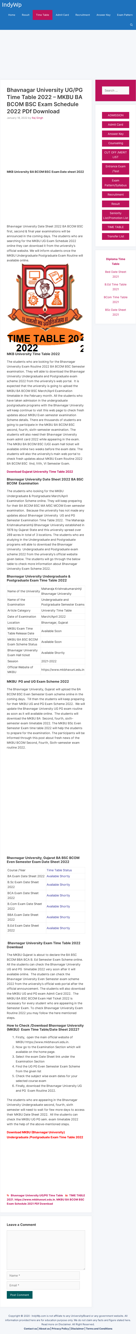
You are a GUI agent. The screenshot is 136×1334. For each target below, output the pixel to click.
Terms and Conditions (99, 1328)
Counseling (115, 143)
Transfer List (115, 236)
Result (25, 14)
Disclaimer (77, 1328)
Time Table (42, 14)
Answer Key (103, 14)
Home (11, 14)
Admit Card (62, 14)
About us (44, 1328)
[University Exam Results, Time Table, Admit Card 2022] (13, 5)
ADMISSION (116, 115)
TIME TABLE (77, 1195)
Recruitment (82, 14)
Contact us (30, 1328)
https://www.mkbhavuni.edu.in (35, 1199)
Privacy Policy (60, 1328)
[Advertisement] (68, 53)
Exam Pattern (125, 14)
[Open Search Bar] (131, 25)
